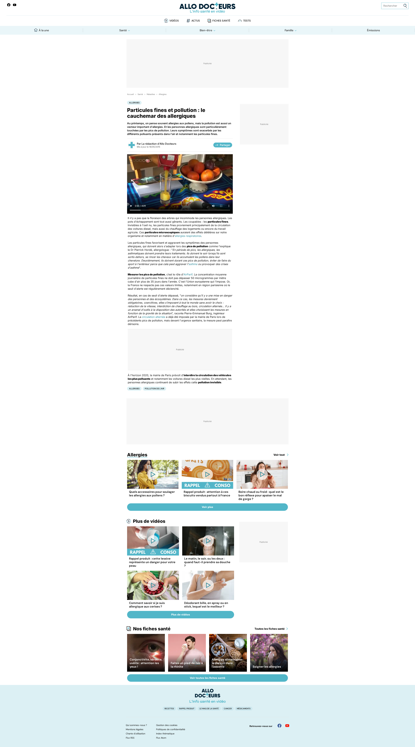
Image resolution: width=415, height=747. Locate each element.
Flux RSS (130, 737)
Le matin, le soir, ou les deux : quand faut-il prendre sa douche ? (207, 562)
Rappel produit (186, 708)
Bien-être (206, 30)
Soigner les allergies (267, 666)
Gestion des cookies (166, 725)
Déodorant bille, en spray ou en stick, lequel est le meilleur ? (206, 604)
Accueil (130, 94)
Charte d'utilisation (135, 733)
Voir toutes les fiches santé (207, 678)
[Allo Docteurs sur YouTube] (14, 4)
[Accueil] (208, 696)
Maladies (151, 94)
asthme (193, 264)
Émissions (373, 30)
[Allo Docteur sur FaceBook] (8, 4)
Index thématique (165, 733)
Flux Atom (161, 737)
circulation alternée (153, 316)
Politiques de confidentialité (170, 729)
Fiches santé (221, 20)
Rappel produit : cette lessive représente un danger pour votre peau (152, 562)
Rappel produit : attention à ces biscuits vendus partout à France (207, 493)
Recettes (169, 708)
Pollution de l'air (154, 388)
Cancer (228, 708)
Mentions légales (134, 729)
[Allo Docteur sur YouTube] (287, 725)
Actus (195, 20)
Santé (123, 30)
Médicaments (243, 708)
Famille (289, 30)
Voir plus (207, 507)
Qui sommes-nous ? (136, 725)
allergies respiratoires (188, 235)
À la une (44, 30)
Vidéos (174, 20)
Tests (247, 20)
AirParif (188, 274)
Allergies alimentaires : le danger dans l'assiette (228, 663)
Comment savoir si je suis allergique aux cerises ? (147, 604)
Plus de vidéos (149, 521)
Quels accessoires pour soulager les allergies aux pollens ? (152, 493)
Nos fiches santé (152, 628)
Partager (225, 145)
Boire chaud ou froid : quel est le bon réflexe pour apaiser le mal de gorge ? (261, 495)
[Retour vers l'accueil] (207, 8)
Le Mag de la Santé (209, 708)
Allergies (162, 94)
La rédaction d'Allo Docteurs (159, 143)
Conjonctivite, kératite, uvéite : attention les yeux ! (146, 663)
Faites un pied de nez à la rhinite (187, 664)
